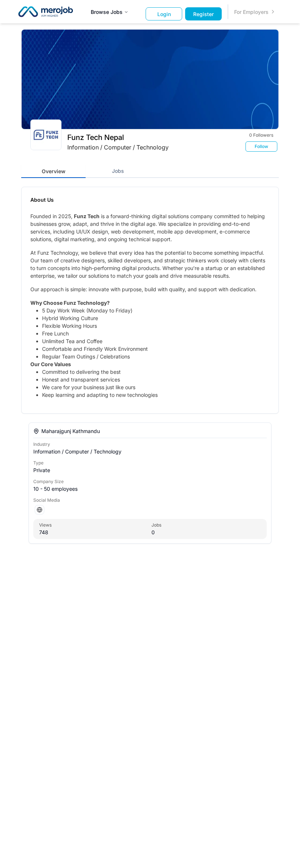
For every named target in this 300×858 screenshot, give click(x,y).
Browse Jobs (107, 12)
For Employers (251, 12)
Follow (261, 146)
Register (203, 14)
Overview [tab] (53, 171)
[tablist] (150, 170)
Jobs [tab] (118, 171)
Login (164, 14)
